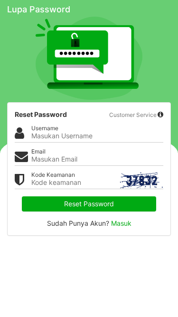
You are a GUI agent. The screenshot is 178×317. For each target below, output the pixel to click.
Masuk (121, 223)
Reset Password (89, 204)
